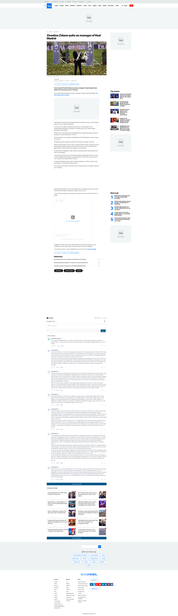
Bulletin (67, 583)
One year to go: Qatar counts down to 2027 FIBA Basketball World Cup (70, 265)
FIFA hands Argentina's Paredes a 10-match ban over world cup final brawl (71, 262)
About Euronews (81, 581)
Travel (85, 5)
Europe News (55, 31)
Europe (62, 5)
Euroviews (111, 5)
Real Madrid (58, 270)
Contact (80, 593)
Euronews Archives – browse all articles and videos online (59, 606)
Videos (55, 599)
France (103, 555)
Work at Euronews (82, 595)
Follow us (68, 589)
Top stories (114, 91)
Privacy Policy (81, 589)
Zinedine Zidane (69, 270)
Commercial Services (82, 583)
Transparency (81, 591)
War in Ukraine (94, 555)
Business (79, 5)
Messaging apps (70, 593)
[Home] (47, 31)
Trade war (101, 562)
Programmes (57, 601)
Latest (56, 5)
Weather (68, 585)
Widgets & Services (70, 595)
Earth (99, 5)
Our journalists (57, 603)
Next (89, 5)
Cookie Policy (81, 587)
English (47, 1)
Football (79, 270)
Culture (95, 5)
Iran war (104, 558)
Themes (56, 579)
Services (68, 579)
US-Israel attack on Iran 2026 (80, 555)
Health (104, 5)
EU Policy (72, 5)
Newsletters (94, 588)
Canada (93, 562)
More (79, 579)
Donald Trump (75, 558)
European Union (94, 558)
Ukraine (86, 562)
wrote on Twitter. (92, 249)
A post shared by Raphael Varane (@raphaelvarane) (73, 239)
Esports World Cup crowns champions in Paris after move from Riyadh (70, 259)
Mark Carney (77, 562)
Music (89, 565)
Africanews (68, 597)
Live (131, 5)
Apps (67, 591)
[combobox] (94, 2)
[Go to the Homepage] (49, 5)
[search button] (87, 2)
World (66, 5)
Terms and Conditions (83, 585)
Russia (84, 558)
